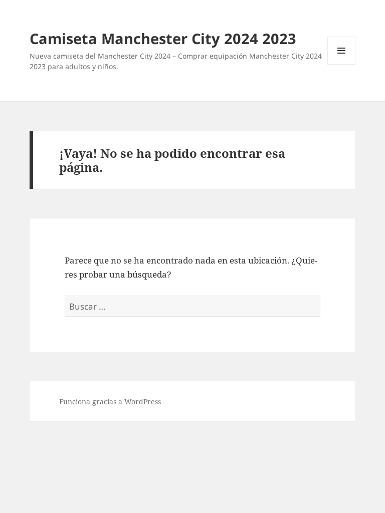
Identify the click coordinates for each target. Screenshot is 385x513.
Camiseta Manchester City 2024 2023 (163, 38)
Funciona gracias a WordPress (110, 401)
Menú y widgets (341, 64)
